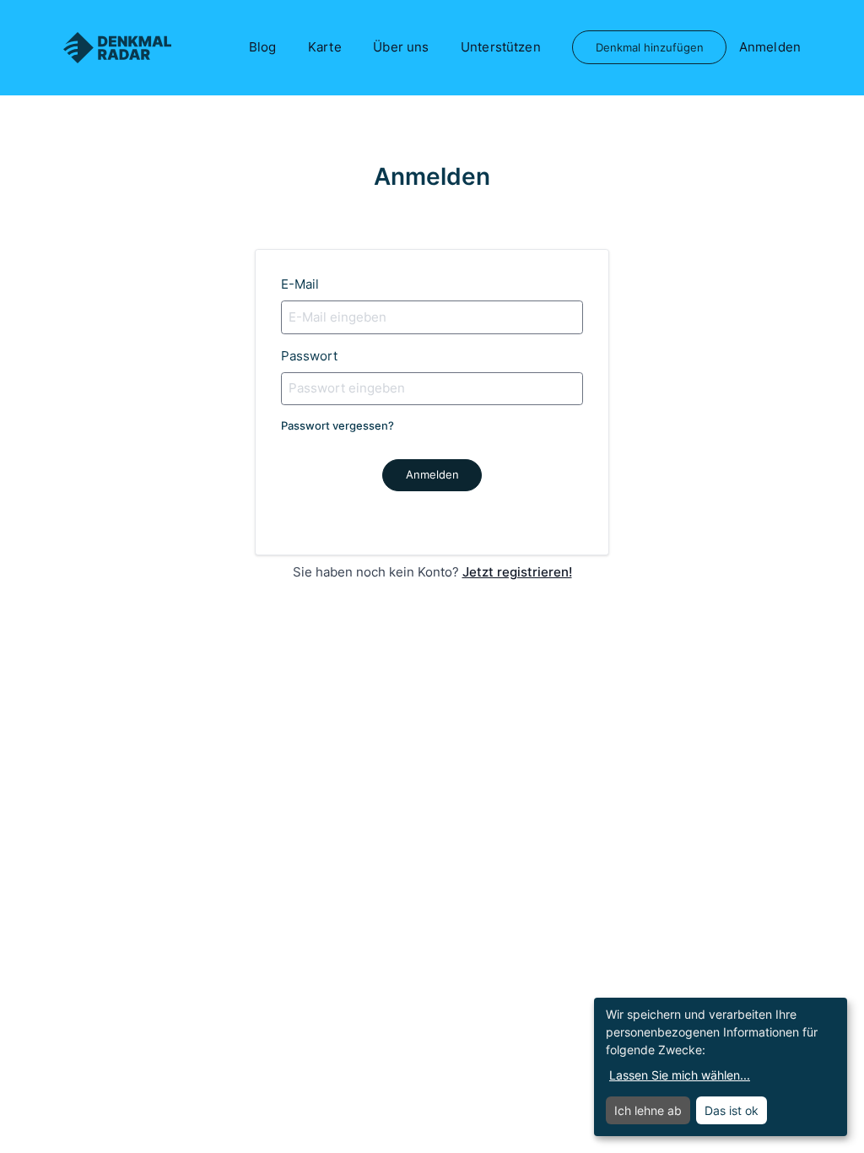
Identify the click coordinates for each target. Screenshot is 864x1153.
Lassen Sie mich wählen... (679, 1075)
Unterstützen (501, 47)
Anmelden (770, 47)
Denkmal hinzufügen (650, 47)
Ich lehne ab (648, 1110)
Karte (325, 47)
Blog (263, 47)
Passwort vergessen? (337, 425)
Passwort (309, 356)
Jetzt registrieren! (517, 572)
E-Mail (300, 284)
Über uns (401, 47)
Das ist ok (732, 1110)
